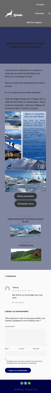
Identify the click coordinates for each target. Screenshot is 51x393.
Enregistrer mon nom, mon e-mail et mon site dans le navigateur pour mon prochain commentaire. (24, 362)
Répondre (20, 302)
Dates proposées (25, 196)
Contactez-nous (26, 203)
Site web (36, 349)
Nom (7, 349)
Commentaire (10, 326)
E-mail (22, 349)
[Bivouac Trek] (14, 13)
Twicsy (15, 287)
